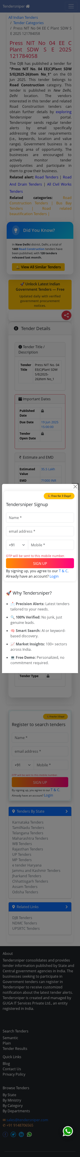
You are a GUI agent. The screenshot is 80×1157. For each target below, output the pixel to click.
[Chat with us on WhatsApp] (68, 1131)
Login (54, 576)
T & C (63, 570)
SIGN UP (40, 563)
